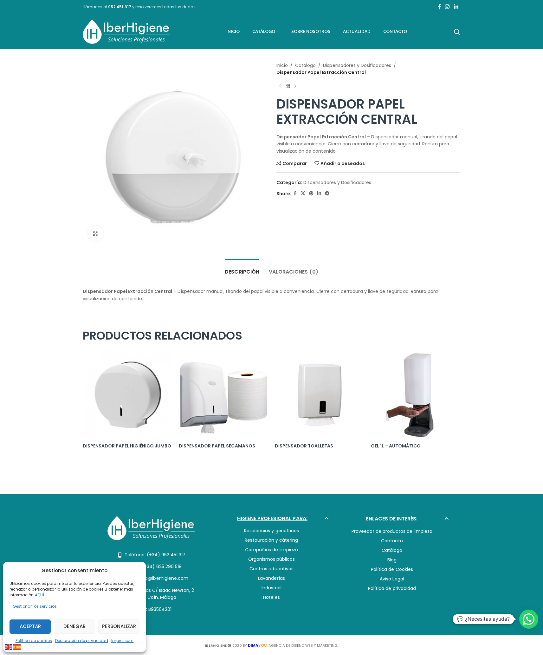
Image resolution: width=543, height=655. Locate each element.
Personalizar (119, 626)
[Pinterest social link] (311, 193)
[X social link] (303, 193)
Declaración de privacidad (81, 640)
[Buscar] (457, 31)
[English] (9, 647)
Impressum (122, 640)
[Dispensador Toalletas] (320, 395)
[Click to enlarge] (95, 233)
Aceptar (30, 626)
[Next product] (295, 86)
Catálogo (305, 65)
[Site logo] (126, 31)
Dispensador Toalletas (304, 446)
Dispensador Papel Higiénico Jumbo (127, 446)
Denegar (74, 626)
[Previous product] (280, 86)
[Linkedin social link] (456, 7)
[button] (271, 520)
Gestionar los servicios (35, 606)
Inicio (282, 65)
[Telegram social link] (327, 193)
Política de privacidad (392, 588)
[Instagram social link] (447, 7)
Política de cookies (34, 640)
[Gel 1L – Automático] (416, 395)
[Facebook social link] (439, 7)
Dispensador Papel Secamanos (217, 446)
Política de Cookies (392, 569)
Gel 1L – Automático (396, 446)
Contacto (392, 541)
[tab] (242, 268)
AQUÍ (39, 595)
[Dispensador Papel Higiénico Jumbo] (127, 395)
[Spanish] (17, 647)
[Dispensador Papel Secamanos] (223, 395)
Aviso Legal (392, 579)
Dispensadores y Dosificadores (357, 65)
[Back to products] (288, 86)
